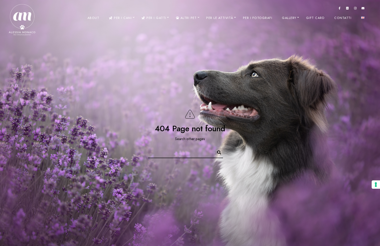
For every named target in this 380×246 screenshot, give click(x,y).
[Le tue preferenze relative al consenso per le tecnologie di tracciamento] (376, 184)
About (93, 18)
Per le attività (219, 18)
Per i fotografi (257, 18)
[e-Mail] (363, 9)
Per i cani (122, 18)
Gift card (315, 18)
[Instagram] (355, 9)
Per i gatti (155, 18)
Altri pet (188, 18)
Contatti (342, 18)
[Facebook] (340, 9)
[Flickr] (347, 9)
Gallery (289, 18)
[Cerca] (217, 151)
